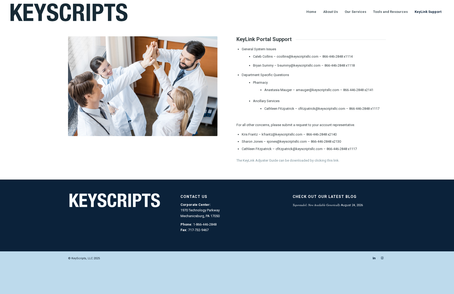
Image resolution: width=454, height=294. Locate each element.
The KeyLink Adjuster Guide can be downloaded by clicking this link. (287, 160)
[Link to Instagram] (382, 258)
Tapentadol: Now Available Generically (316, 205)
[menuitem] (311, 12)
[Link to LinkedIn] (374, 258)
